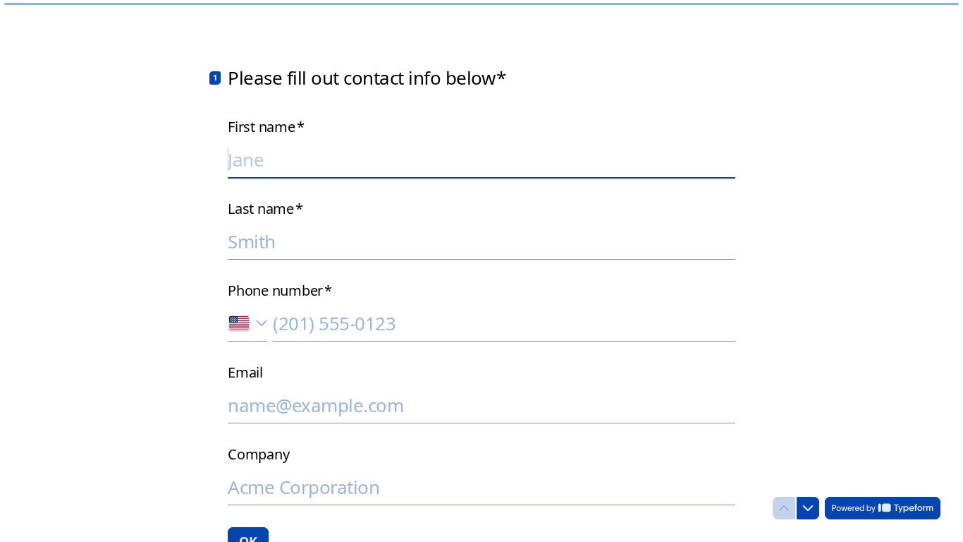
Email (245, 372)
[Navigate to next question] (808, 508)
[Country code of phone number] (247, 323)
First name (266, 127)
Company (258, 454)
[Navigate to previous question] (784, 508)
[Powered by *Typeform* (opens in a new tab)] (882, 508)
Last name (265, 209)
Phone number (280, 291)
